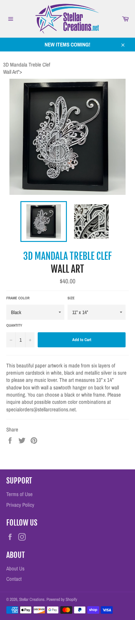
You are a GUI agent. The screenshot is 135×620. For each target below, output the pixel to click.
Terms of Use (19, 494)
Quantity (14, 325)
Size (71, 298)
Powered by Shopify (61, 599)
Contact (14, 578)
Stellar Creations (32, 599)
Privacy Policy (20, 504)
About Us (15, 568)
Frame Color (18, 298)
